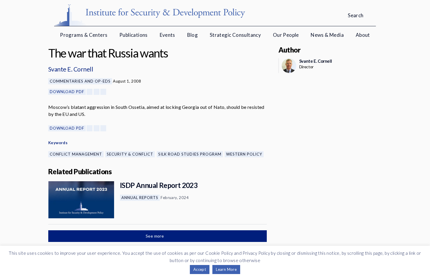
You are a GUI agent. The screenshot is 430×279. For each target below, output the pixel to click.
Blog (192, 35)
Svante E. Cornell (70, 69)
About (363, 35)
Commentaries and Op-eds (80, 81)
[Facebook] (89, 92)
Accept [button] (199, 269)
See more (155, 235)
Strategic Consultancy (235, 35)
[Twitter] (96, 92)
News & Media (327, 35)
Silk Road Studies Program (189, 154)
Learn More (226, 269)
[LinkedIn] (103, 92)
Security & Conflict (130, 154)
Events (167, 35)
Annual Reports (139, 197)
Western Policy (244, 154)
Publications (133, 35)
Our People (286, 35)
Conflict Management (76, 154)
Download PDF (67, 91)
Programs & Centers (83, 35)
